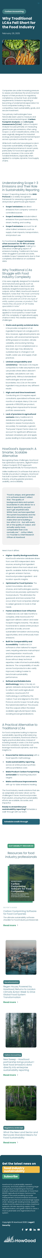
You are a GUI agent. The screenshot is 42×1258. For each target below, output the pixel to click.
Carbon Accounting (14, 11)
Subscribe (11, 1176)
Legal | (31, 1222)
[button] (38, 3)
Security (6, 1225)
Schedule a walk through (16, 821)
